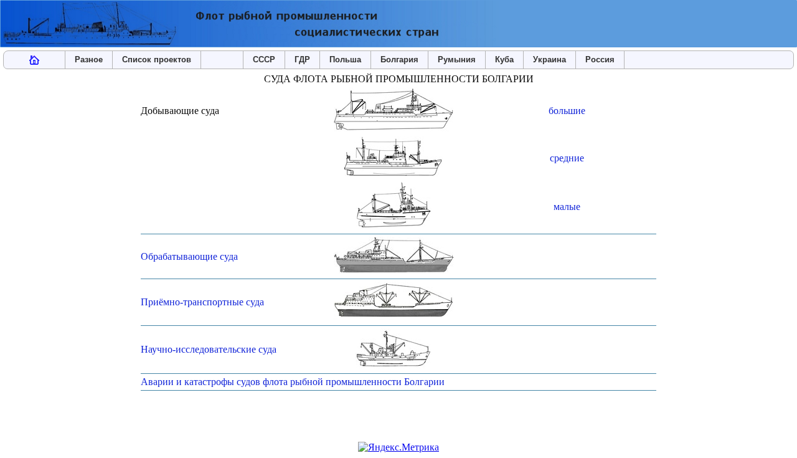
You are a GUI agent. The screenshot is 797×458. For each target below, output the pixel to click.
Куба (504, 59)
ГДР (302, 59)
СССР (264, 59)
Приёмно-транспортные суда (202, 302)
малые (567, 206)
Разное (89, 59)
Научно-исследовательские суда (208, 349)
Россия (600, 59)
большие (567, 110)
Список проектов (156, 59)
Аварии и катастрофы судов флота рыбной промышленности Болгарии (293, 381)
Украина (549, 59)
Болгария (399, 59)
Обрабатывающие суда (189, 256)
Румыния (457, 59)
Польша (345, 59)
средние (567, 158)
